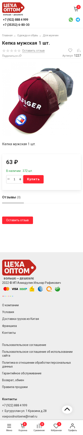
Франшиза (9, 326)
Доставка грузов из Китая (20, 319)
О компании (10, 305)
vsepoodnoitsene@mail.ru (19, 416)
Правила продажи (15, 387)
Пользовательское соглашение (24, 345)
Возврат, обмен (13, 380)
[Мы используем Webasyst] (8, 296)
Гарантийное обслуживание (22, 373)
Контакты (9, 332)
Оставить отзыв (17, 220)
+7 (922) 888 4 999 (14, 405)
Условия (8, 312)
